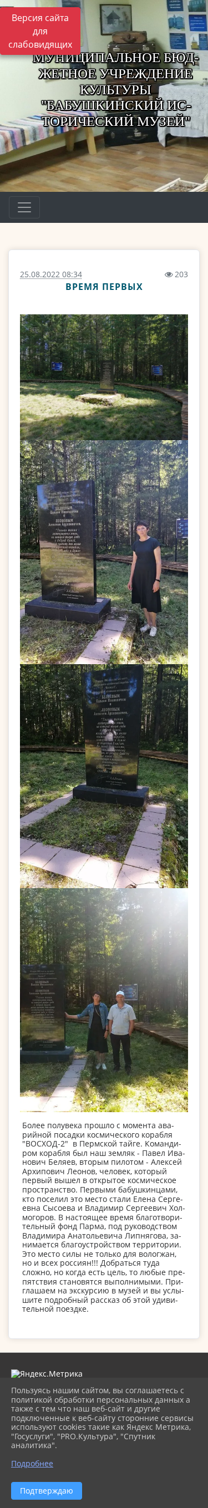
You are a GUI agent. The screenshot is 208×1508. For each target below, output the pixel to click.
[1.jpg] (104, 1000)
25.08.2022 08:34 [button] (51, 274)
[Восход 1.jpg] (104, 552)
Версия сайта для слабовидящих (40, 31)
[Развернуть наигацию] (24, 207)
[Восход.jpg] (104, 377)
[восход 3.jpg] (104, 776)
